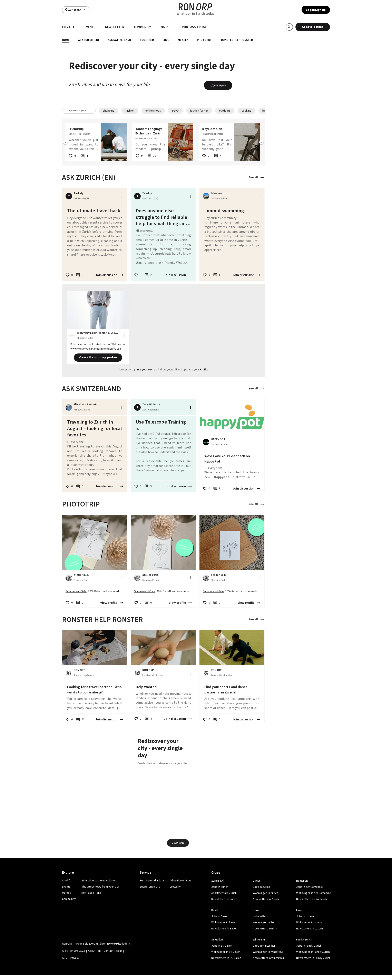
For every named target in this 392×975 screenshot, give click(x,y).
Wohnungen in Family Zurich (313, 952)
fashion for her (199, 111)
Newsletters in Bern (265, 929)
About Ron (94, 951)
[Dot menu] (122, 196)
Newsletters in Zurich (224, 899)
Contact (108, 951)
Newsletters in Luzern (309, 929)
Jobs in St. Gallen (221, 946)
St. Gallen (217, 940)
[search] (289, 27)
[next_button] (261, 142)
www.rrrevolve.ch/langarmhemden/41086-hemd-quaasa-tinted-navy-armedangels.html (97, 351)
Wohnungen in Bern (264, 922)
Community (142, 27)
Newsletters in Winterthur (268, 958)
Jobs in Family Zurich (309, 946)
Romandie (302, 881)
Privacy (74, 958)
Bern (256, 910)
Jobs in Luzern (305, 916)
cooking (246, 111)
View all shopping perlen (98, 357)
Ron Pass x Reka (194, 27)
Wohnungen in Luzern (309, 922)
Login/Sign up (316, 10)
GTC (64, 958)
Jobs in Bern (260, 916)
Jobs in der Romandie (309, 887)
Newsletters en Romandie (312, 899)
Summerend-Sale (76, 591)
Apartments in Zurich (224, 893)
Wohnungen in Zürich (265, 893)
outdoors (225, 111)
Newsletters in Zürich (266, 899)
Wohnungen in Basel (223, 922)
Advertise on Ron (180, 881)
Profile (204, 370)
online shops (153, 111)
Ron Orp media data (152, 881)
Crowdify (175, 887)
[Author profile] (206, 196)
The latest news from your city (100, 887)
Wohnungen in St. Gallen (225, 952)
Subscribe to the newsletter (98, 881)
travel (175, 111)
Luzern (300, 910)
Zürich (257, 881)
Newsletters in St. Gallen (226, 958)
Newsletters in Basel (223, 929)
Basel (214, 910)
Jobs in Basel (219, 916)
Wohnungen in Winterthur (268, 952)
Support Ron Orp (150, 887)
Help (119, 951)
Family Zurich (304, 940)
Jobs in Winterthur (264, 946)
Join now (218, 85)
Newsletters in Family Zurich (313, 958)
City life (68, 27)
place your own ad (145, 370)
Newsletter (114, 27)
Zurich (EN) (217, 881)
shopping (108, 111)
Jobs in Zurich (219, 887)
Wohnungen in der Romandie (313, 893)
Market (166, 27)
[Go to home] (195, 6)
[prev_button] (65, 142)
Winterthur (259, 940)
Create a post (313, 27)
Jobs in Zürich (261, 887)
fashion (129, 111)
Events (90, 27)
